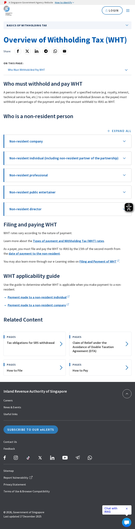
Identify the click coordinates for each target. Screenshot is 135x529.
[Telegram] (45, 51)
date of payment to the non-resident (34, 254)
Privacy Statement (15, 484)
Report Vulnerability (16, 477)
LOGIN (114, 10)
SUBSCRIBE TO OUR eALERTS (30, 430)
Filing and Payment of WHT (97, 261)
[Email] (64, 51)
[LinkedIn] (36, 51)
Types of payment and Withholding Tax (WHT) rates (68, 241)
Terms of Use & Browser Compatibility (27, 491)
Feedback (9, 448)
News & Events (12, 407)
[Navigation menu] (127, 10)
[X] (27, 51)
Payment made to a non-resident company (37, 305)
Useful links (11, 414)
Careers (8, 400)
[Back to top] (127, 393)
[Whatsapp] (55, 51)
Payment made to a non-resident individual (37, 297)
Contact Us (10, 442)
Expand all (121, 131)
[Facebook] (17, 51)
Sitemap (9, 470)
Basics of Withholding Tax (27, 25)
